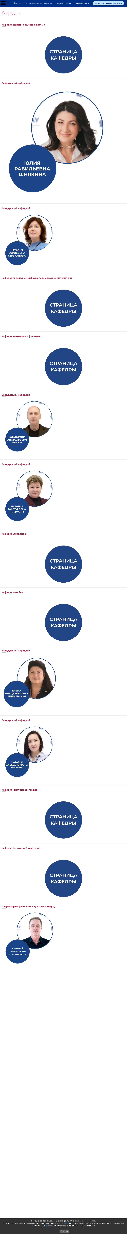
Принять (64, 1231)
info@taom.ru (83, 3)
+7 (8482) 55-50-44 (63, 3)
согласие (64, 1223)
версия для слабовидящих (109, 3)
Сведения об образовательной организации (33, 3)
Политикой (50, 1226)
